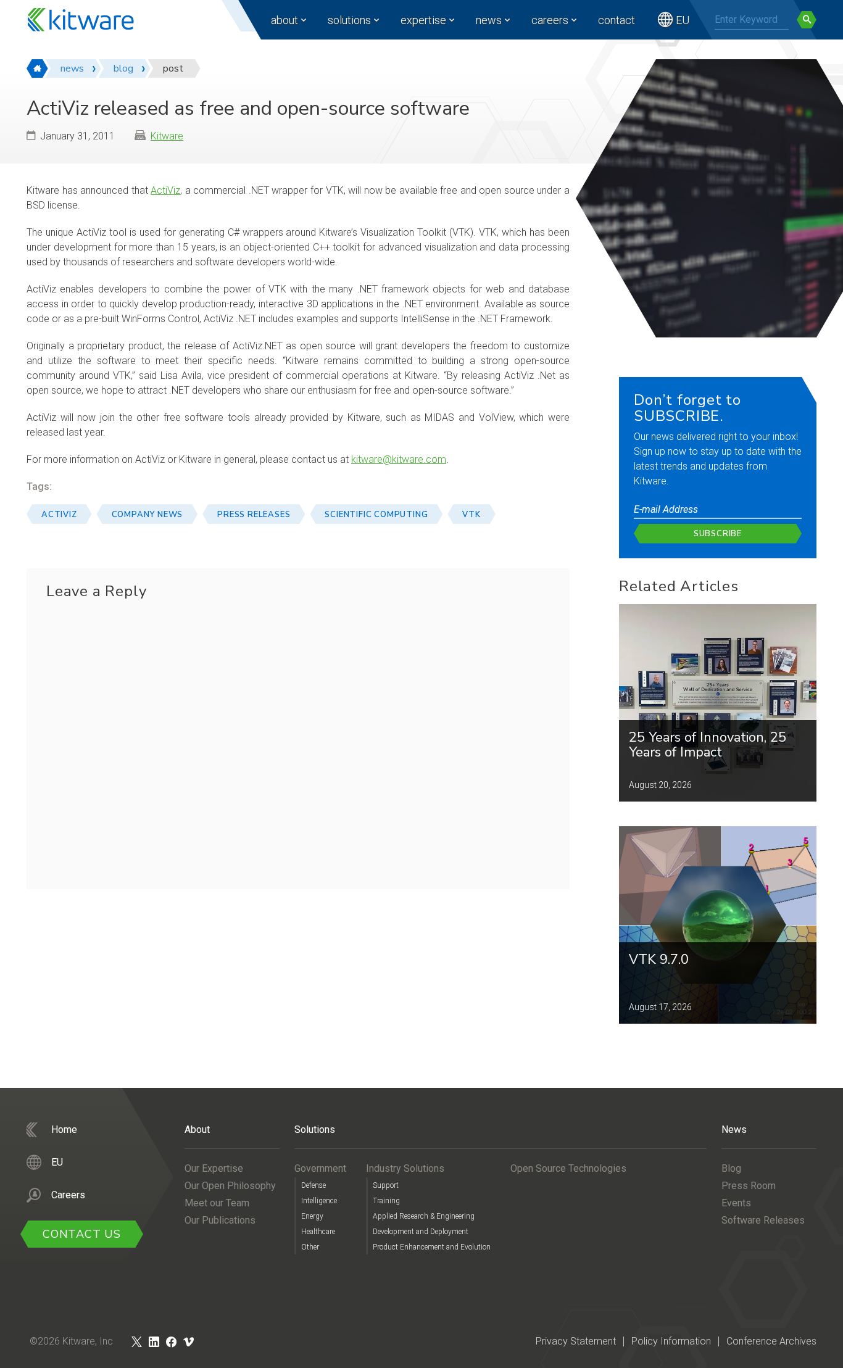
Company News (147, 514)
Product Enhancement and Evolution (432, 1247)
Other (310, 1247)
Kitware (167, 136)
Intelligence (319, 1200)
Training (386, 1200)
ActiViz (165, 190)
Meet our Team (217, 1203)
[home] (37, 68)
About (284, 20)
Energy (312, 1216)
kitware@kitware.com (398, 459)
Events (736, 1203)
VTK (471, 514)
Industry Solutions (405, 1168)
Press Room (748, 1186)
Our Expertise (214, 1168)
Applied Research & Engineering (424, 1216)
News (489, 20)
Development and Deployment (420, 1231)
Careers (549, 20)
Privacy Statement (576, 1341)
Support (386, 1185)
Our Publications (220, 1220)
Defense (313, 1185)
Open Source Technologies (568, 1168)
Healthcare (318, 1231)
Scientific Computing (376, 514)
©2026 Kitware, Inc (71, 1341)
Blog (731, 1168)
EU (682, 20)
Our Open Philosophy (230, 1186)
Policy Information (671, 1341)
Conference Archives (771, 1341)
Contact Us (82, 1234)
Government (320, 1168)
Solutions (349, 20)
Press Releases (253, 514)
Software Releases (763, 1220)
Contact (616, 20)
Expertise (423, 20)
